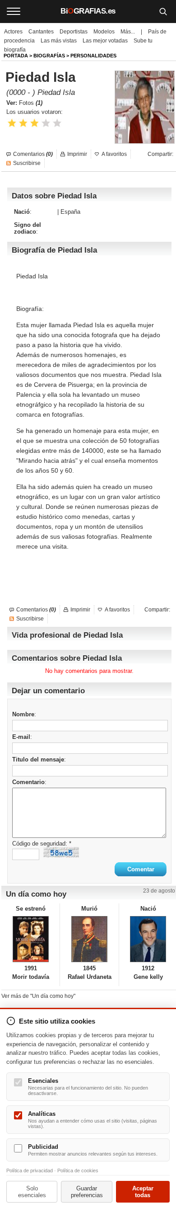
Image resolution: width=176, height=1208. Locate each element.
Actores (13, 31)
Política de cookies (77, 1170)
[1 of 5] (12, 123)
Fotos (30, 102)
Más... (127, 31)
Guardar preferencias (87, 1192)
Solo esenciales (32, 1192)
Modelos (104, 31)
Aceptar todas (142, 1192)
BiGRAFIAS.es (88, 11)
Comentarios (33, 154)
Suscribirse (27, 163)
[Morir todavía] (30, 939)
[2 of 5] (23, 123)
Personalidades (93, 55)
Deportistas (74, 31)
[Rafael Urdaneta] (89, 939)
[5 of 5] (57, 123)
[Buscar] (162, 11)
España (70, 211)
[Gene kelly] (148, 939)
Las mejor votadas (105, 41)
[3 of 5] (34, 123)
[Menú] (14, 11)
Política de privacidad (29, 1170)
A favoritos (114, 154)
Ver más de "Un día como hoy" (38, 996)
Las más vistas (59, 41)
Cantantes (41, 31)
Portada (16, 55)
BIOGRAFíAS (49, 55)
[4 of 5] (45, 123)
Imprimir (77, 154)
